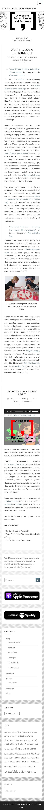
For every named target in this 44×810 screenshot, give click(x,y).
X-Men (33, 772)
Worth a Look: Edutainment (22, 51)
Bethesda (12, 736)
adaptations (16, 732)
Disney (14, 744)
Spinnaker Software (31, 175)
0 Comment (27, 60)
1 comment (26, 401)
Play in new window (18, 415)
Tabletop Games (23, 766)
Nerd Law (11, 647)
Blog (8, 638)
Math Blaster (9, 153)
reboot (6, 762)
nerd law (10, 758)
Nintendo (23, 758)
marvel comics (22, 754)
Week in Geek (13, 663)
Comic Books (20, 736)
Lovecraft (7, 754)
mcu (28, 754)
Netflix (17, 757)
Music (6, 758)
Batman (6, 736)
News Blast (12, 653)
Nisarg (22, 807)
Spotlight (12, 658)
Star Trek (21, 761)
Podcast (9, 679)
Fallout (31, 744)
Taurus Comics (10, 791)
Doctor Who (23, 744)
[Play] (7, 411)
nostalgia (30, 758)
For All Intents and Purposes (19, 8)
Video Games (21, 771)
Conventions (21, 740)
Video (8, 694)
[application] (22, 411)
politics (37, 758)
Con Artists (12, 683)
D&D (32, 740)
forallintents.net (11, 501)
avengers (34, 732)
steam (37, 762)
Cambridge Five (18, 366)
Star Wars (31, 761)
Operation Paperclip (32, 363)
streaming (8, 766)
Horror (22, 749)
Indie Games (30, 748)
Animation (26, 732)
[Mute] (30, 411)
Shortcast (10, 689)
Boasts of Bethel (14, 642)
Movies (35, 753)
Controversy (10, 740)
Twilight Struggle (32, 350)
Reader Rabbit (22, 153)
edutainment (21, 79)
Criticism (28, 740)
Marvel (15, 753)
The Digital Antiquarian (17, 75)
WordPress (30, 804)
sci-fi (15, 762)
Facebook (8, 504)
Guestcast (10, 673)
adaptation (7, 732)
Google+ (19, 504)
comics (29, 735)
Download (31, 415)
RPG (11, 762)
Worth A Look (13, 668)
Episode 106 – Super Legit (22, 393)
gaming (15, 748)
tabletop (15, 766)
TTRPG (30, 767)
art (31, 732)
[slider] (35, 411)
